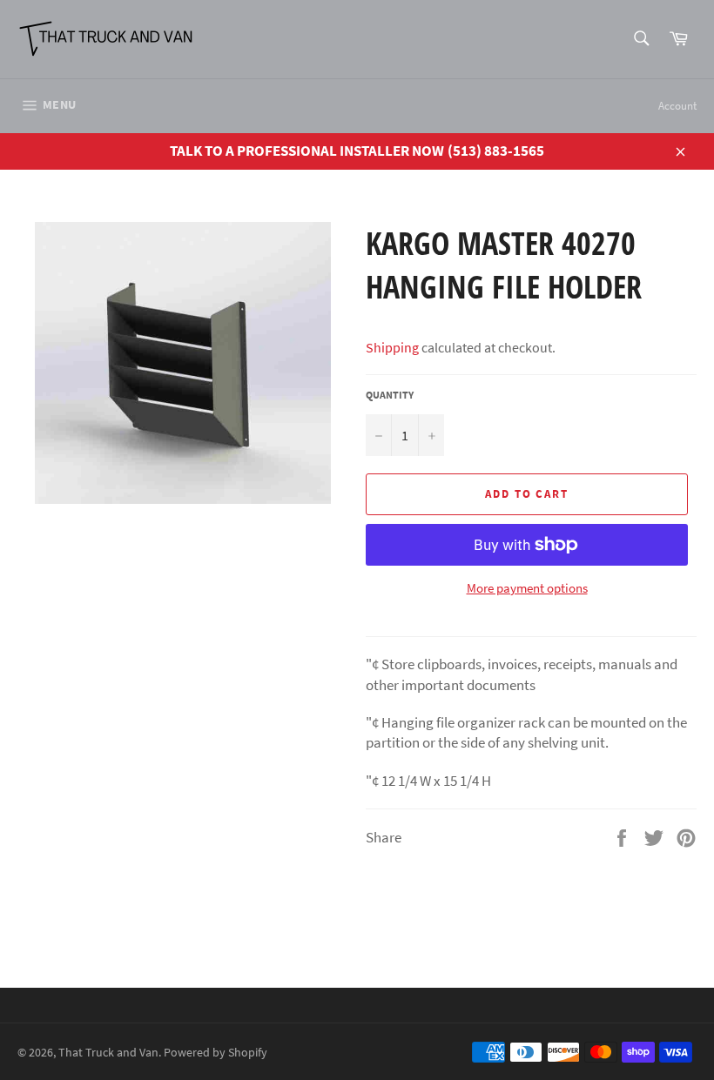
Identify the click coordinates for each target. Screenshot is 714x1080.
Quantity (390, 394)
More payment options (527, 588)
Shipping (392, 347)
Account (677, 105)
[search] (640, 39)
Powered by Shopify (215, 1052)
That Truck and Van (108, 1052)
